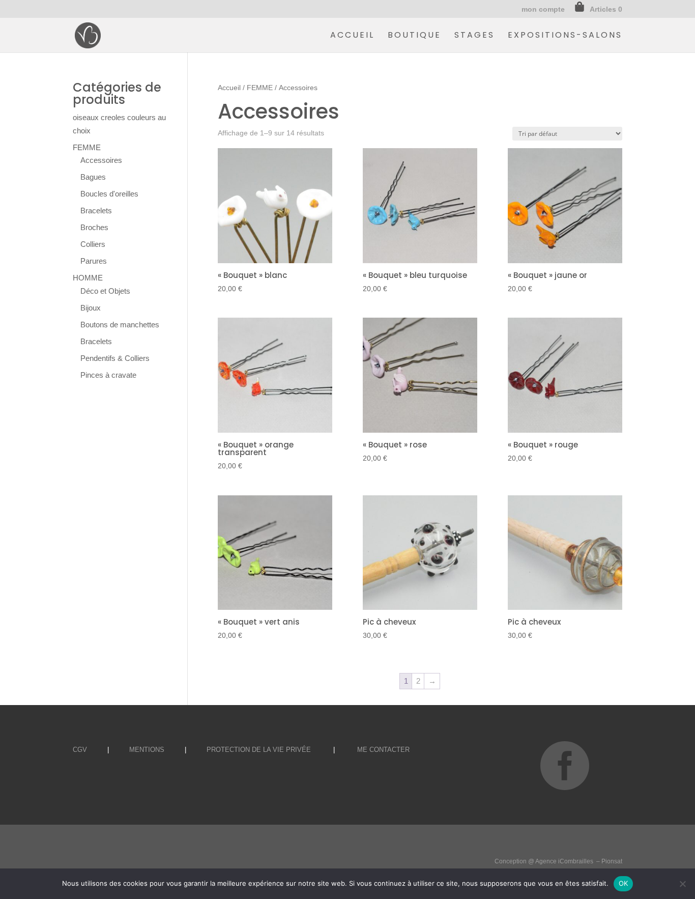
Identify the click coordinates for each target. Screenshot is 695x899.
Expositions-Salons (565, 36)
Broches (94, 227)
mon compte (543, 9)
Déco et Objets (105, 291)
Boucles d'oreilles (109, 193)
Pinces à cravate (108, 375)
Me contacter (383, 749)
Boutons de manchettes (119, 324)
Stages (474, 36)
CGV (80, 749)
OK (623, 883)
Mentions (146, 749)
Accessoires (101, 160)
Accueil (352, 36)
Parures (93, 261)
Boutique (414, 36)
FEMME (260, 88)
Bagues (93, 177)
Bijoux (90, 307)
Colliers (92, 244)
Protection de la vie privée (259, 749)
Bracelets (96, 210)
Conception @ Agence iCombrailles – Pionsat (558, 861)
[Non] (682, 884)
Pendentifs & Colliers (115, 358)
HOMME (88, 277)
